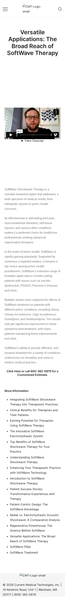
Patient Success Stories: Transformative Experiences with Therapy (32, 494)
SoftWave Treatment (24, 552)
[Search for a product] (60, 8)
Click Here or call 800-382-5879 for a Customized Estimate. (32, 372)
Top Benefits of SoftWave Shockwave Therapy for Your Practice (30, 446)
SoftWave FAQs (20, 547)
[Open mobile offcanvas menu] (5, 8)
